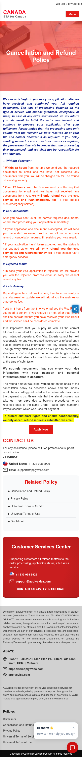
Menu (72, 14)
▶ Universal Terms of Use (24, 514)
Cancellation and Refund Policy (22, 725)
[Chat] (72, 747)
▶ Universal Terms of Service (26, 506)
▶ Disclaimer (16, 521)
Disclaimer (9, 719)
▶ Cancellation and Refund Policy (29, 491)
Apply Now (41, 429)
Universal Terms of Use (17, 742)
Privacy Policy (11, 730)
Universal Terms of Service (20, 736)
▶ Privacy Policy (18, 498)
